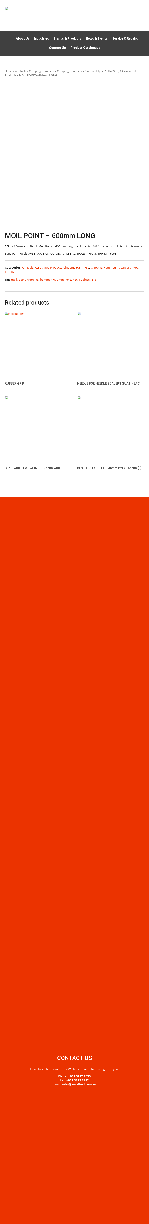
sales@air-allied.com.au (79, 1084)
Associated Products (48, 267)
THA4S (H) (113, 71)
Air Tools (20, 71)
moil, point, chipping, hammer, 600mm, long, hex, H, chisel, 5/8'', (55, 279)
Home (8, 71)
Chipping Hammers (41, 71)
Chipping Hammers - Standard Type (80, 71)
